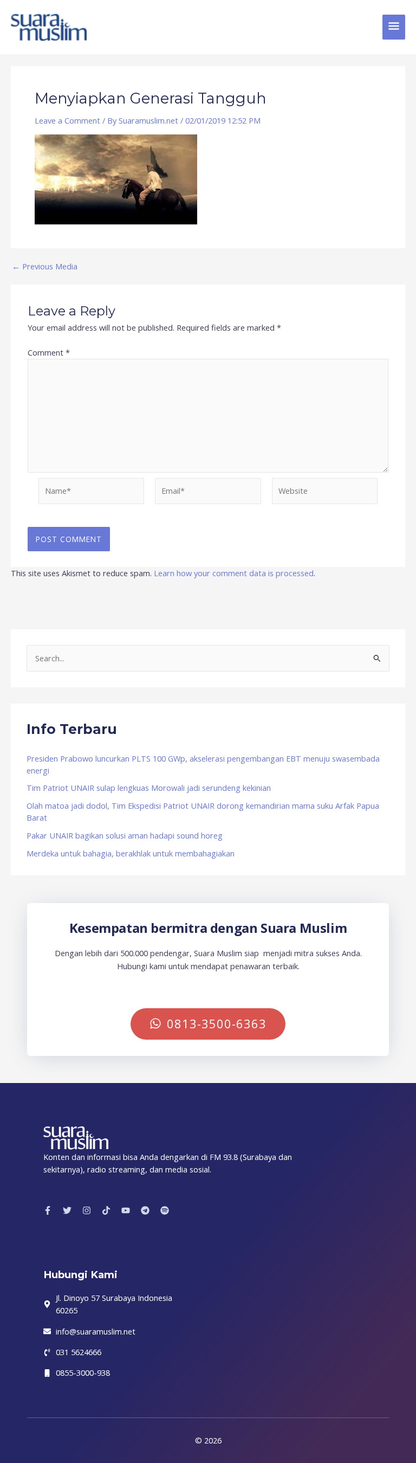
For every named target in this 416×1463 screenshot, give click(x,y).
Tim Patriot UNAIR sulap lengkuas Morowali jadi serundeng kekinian (149, 787)
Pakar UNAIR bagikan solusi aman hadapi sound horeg (125, 835)
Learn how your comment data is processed (234, 573)
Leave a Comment (67, 120)
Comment (49, 352)
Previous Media (44, 266)
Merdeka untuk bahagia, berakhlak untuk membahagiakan (131, 853)
